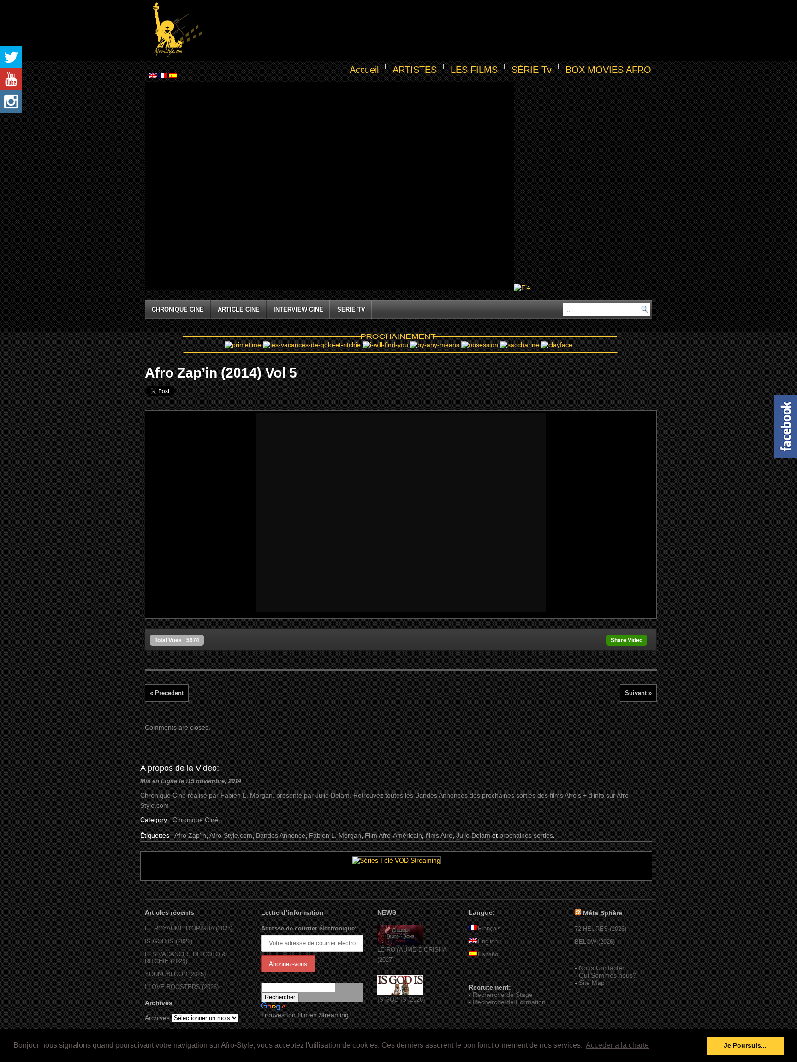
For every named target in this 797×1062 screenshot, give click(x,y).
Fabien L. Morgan (335, 835)
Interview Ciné (298, 309)
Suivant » (638, 693)
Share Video (626, 640)
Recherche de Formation (509, 1002)
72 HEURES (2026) (600, 928)
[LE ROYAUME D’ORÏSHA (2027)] (400, 942)
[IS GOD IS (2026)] (400, 992)
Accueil (364, 70)
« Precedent (167, 693)
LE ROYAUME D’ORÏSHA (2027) (188, 928)
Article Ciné (239, 309)
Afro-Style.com (230, 835)
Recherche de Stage (503, 994)
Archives (157, 1017)
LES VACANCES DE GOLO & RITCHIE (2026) (185, 958)
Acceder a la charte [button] (617, 1045)
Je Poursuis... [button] (745, 1045)
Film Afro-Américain (393, 835)
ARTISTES (415, 70)
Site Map (592, 982)
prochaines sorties (526, 835)
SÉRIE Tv (532, 70)
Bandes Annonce (280, 835)
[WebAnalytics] (487, 974)
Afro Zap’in (190, 835)
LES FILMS (474, 70)
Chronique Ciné (178, 309)
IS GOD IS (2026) (168, 941)
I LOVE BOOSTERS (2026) (182, 987)
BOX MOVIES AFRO (608, 70)
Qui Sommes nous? (607, 975)
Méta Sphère (602, 913)
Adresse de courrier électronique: (309, 928)
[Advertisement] (429, 30)
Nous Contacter (602, 968)
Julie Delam (473, 835)
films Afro (439, 835)
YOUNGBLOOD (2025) (175, 974)
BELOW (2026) (595, 941)
